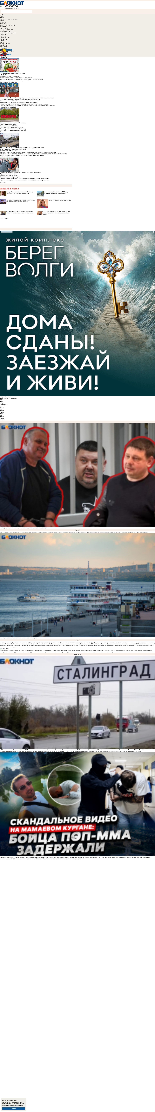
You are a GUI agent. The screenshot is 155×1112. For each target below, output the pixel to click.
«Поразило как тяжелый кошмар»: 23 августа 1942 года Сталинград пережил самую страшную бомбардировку (123, 532)
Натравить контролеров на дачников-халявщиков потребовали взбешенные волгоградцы (71, 643)
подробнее (14, 398)
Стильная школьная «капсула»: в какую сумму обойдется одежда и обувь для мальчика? (24, 178)
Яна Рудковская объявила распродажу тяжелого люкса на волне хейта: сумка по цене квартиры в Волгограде (102, 642)
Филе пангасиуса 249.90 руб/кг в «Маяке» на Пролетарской (16, 77)
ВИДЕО (2, 20)
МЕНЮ (2, 14)
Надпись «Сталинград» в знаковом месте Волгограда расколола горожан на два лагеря (84, 645)
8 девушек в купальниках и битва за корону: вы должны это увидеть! (19, 102)
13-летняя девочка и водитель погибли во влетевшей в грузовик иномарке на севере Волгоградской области (67, 650)
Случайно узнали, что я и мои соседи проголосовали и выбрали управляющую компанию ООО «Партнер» (23, 528)
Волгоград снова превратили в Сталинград (12, 127)
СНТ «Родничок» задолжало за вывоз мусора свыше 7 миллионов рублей (29, 858)
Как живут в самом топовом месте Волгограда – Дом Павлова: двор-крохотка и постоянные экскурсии (28, 152)
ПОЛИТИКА (3, 36)
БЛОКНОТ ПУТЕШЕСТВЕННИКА (9, 19)
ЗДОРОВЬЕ (3, 22)
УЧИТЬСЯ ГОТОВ (9, 51)
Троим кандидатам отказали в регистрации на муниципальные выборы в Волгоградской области (115, 650)
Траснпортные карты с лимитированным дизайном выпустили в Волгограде (43, 749)
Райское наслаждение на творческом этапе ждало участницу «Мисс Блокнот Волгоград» (24, 104)
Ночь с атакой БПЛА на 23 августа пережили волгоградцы (15, 532)
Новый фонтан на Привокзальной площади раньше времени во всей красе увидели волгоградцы (114, 643)
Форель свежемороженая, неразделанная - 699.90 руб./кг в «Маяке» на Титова (21, 79)
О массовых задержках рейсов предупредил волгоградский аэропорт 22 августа (45, 645)
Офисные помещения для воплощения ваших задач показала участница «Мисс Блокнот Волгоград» (27, 105)
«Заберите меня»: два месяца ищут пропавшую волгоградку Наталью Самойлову (65, 858)
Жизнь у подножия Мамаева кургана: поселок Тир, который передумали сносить (22, 155)
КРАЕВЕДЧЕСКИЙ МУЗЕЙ (7, 25)
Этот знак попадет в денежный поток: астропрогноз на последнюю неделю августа (78, 532)
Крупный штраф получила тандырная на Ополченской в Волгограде (126, 751)
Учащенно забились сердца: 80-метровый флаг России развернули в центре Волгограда (21, 642)
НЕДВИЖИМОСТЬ (5, 31)
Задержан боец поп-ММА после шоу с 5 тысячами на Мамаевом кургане (18, 857)
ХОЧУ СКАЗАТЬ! (4, 46)
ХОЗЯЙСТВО (3, 45)
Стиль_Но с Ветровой (6, 156)
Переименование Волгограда (8, 107)
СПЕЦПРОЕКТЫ (4, 40)
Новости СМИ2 (4, 218)
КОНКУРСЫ (3, 24)
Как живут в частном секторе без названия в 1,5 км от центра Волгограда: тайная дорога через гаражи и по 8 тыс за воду (33, 153)
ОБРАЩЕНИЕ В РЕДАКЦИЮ (8, 33)
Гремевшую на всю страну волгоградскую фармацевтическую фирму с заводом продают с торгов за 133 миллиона (83, 751)
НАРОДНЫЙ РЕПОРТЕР (7, 30)
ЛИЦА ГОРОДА (4, 28)
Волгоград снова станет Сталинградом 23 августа (13, 749)
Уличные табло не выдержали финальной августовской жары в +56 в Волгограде (31, 643)
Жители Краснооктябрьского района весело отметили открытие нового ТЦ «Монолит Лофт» (126, 645)
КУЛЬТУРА (3, 27)
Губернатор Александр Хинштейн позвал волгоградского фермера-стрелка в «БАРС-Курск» (84, 857)
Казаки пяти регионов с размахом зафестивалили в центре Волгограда (59, 642)
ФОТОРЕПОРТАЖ (5, 43)
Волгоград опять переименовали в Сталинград (13, 129)
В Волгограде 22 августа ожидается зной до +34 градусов (101, 652)
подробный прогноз (5, 398)
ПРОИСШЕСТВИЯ (5, 37)
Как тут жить (3, 132)
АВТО (1, 16)
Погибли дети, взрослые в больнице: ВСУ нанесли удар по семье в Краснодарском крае (21, 650)
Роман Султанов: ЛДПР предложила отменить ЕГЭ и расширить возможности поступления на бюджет (41, 652)
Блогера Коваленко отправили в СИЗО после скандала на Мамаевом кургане (80, 749)
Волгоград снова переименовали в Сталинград (13, 130)
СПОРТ (2, 42)
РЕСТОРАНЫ (3, 39)
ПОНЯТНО (13, 1108)
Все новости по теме (5, 76)
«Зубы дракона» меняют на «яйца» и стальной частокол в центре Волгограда (116, 749)
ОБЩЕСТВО (3, 34)
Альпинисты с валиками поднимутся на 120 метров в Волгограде (41, 751)
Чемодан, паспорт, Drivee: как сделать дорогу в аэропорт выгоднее (121, 857)
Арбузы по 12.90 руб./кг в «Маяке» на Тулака (76, 652)
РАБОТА (10, 50)
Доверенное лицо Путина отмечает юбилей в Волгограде (49, 857)
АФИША (2, 17)
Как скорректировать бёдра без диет (10, 177)
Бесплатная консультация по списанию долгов (13, 80)
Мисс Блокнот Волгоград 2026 (8, 82)
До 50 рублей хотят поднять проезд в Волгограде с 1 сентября (44, 532)
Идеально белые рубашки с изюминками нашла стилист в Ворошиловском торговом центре (25, 180)
